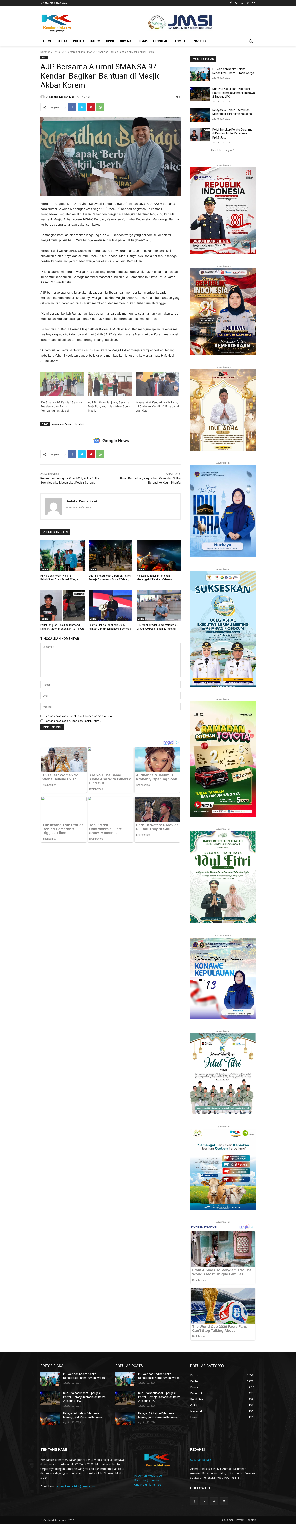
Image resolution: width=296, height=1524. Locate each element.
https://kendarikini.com (78, 507)
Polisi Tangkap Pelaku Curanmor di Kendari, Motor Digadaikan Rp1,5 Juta (233, 133)
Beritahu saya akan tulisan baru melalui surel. (73, 720)
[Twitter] (242, 3)
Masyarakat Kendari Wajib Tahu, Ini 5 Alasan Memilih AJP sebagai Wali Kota (157, 406)
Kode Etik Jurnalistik (146, 1480)
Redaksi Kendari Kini (61, 96)
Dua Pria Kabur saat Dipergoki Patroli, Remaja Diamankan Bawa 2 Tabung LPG (110, 579)
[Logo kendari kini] (72, 22)
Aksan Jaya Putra (61, 424)
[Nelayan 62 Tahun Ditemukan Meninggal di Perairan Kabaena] (159, 555)
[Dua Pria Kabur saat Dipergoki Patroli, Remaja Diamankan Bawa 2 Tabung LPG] (111, 555)
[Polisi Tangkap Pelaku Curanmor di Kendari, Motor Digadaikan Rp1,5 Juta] (62, 605)
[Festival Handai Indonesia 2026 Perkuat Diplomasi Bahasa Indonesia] (111, 605)
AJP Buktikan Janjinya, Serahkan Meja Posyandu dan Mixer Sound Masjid (109, 406)
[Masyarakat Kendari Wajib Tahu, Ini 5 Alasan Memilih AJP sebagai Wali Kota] (157, 384)
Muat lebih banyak (221, 150)
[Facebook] (231, 3)
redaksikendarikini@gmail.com (75, 1486)
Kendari (79, 424)
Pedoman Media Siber (148, 1475)
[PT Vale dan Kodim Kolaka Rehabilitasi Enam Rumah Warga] (62, 555)
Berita (56, 52)
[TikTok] (214, 1501)
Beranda (45, 52)
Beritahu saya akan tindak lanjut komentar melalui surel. (79, 716)
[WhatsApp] (100, 107)
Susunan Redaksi (201, 1460)
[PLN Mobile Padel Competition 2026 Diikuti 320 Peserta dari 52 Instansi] (159, 605)
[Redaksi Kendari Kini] (43, 97)
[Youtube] (253, 3)
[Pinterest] (91, 107)
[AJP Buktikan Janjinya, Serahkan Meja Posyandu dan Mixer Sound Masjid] (109, 384)
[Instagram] (236, 3)
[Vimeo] (247, 3)
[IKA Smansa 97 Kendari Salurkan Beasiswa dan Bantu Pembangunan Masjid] (62, 384)
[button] (251, 41)
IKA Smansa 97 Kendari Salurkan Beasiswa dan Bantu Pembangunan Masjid (61, 406)
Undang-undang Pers (147, 1484)
